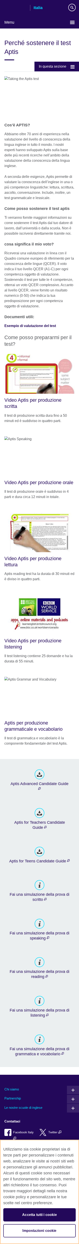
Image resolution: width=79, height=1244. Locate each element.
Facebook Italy (23, 1132)
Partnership (12, 1098)
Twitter (53, 1132)
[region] (39, 1192)
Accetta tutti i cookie (39, 1215)
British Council (15, 8)
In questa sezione (52, 66)
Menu (9, 22)
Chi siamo (11, 1089)
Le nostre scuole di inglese (23, 1107)
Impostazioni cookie (39, 1231)
